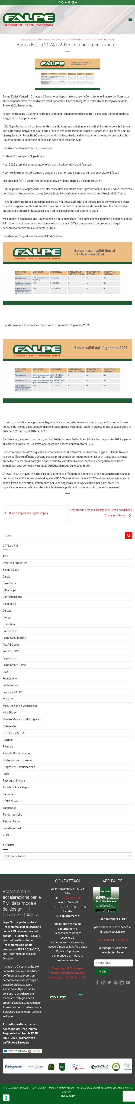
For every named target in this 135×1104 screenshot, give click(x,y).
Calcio (6, 576)
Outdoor (8, 740)
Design (7, 617)
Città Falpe (9, 590)
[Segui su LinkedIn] (73, 2)
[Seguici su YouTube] (76, 2)
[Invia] (128, 535)
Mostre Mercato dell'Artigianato (22, 719)
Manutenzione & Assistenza (20, 705)
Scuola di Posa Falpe (15, 787)
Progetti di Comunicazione (19, 767)
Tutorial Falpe (11, 821)
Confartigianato (12, 597)
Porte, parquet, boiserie (17, 760)
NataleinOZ (10, 726)
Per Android (104, 939)
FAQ (5, 671)
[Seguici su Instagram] (62, 2)
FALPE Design (11, 644)
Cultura (7, 610)
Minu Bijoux (9, 712)
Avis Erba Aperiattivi (15, 563)
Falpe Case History (14, 637)
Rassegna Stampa (14, 780)
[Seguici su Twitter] (66, 2)
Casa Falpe (9, 583)
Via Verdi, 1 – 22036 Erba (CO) (67, 977)
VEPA (6, 835)
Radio (6, 774)
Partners (8, 746)
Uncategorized (12, 828)
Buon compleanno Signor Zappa (28, 513)
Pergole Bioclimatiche (16, 753)
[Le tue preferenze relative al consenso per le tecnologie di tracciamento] (6, 1097)
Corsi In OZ (9, 603)
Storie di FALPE (12, 801)
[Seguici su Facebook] (59, 2)
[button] (130, 19)
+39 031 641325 (70, 897)
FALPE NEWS (11, 651)
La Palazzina (10, 685)
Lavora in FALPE (12, 692)
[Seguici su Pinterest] (69, 2)
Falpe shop (9, 658)
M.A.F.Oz (8, 699)
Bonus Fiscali (11, 569)
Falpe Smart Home (14, 665)
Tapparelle (9, 808)
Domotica (9, 624)
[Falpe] (29, 19)
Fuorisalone (10, 678)
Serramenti (9, 794)
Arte (5, 556)
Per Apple (121, 939)
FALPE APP (10, 631)
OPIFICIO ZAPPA (13, 733)
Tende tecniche (12, 814)
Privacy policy (67, 1095)
